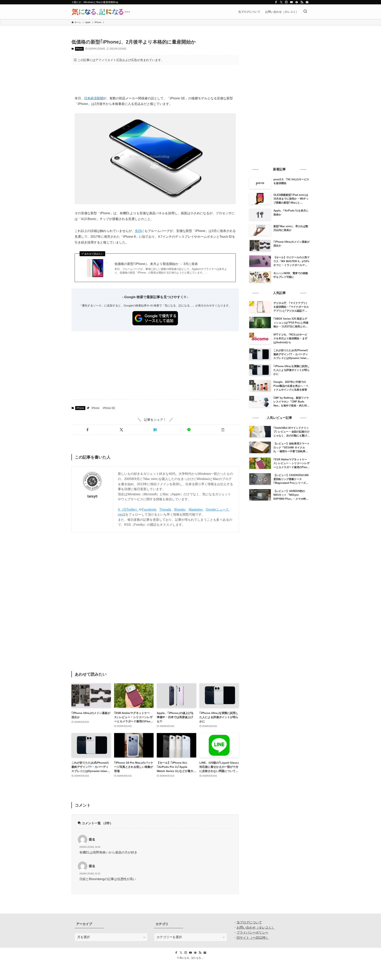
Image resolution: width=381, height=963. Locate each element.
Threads (165, 509)
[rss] (301, 2)
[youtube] (291, 2)
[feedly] (296, 2)
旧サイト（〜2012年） (253, 937)
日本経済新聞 (93, 98)
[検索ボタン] (305, 11)
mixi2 (121, 514)
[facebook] (276, 2)
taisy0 (92, 496)
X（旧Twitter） (128, 509)
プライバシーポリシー (252, 932)
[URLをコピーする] (223, 429)
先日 (138, 231)
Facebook (149, 509)
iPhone (79, 49)
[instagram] (286, 2)
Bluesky (180, 509)
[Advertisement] (155, 80)
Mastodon (196, 509)
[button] (87, 429)
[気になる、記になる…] (100, 12)
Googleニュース (217, 509)
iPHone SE (109, 408)
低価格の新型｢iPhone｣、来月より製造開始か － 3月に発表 (156, 264)
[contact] (307, 2)
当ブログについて (249, 922)
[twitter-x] (281, 2)
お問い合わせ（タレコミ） (256, 927)
